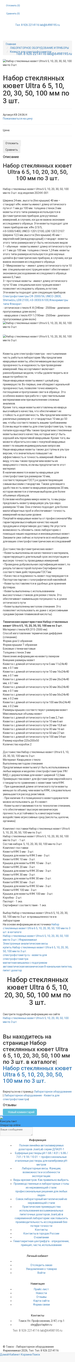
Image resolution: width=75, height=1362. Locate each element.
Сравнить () (13, 13)
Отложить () (13, 5)
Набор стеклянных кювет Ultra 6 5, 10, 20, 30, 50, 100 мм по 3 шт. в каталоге (36, 928)
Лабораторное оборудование (53, 1091)
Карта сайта (41, 1300)
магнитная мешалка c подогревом (25, 962)
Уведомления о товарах (41, 1268)
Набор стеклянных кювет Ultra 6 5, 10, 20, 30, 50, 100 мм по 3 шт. (37, 1074)
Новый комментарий (21, 1112)
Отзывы (41, 1296)
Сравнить (11, 149)
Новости (41, 1293)
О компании (41, 1237)
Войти (41, 1272)
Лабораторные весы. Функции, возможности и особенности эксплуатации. (41, 1172)
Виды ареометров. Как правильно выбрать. (41, 1179)
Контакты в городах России (41, 1233)
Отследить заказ (41, 1265)
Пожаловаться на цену (17, 118)
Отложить (11, 143)
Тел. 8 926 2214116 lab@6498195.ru (37, 24)
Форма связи (41, 1304)
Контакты (41, 1229)
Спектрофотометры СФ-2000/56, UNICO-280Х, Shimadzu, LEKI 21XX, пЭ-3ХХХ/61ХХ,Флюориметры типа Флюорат (35, 300)
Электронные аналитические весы (25, 943)
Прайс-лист (41, 1289)
